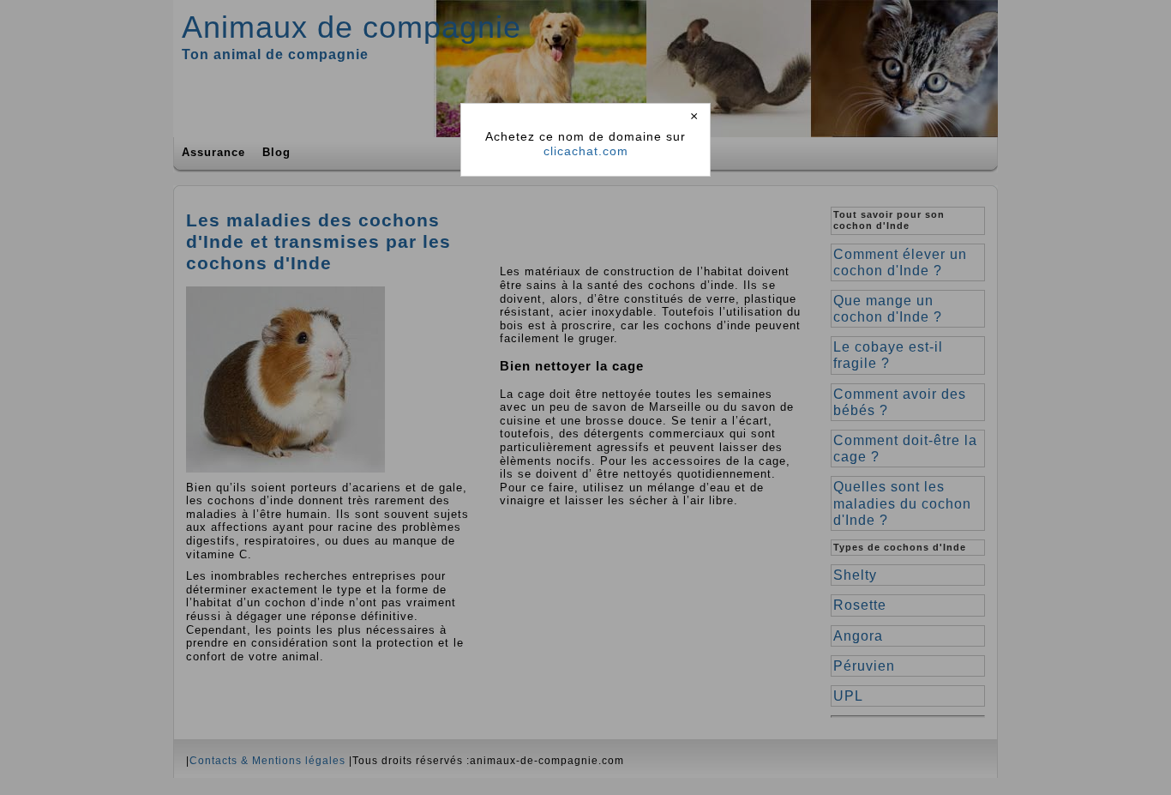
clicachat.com (585, 151)
